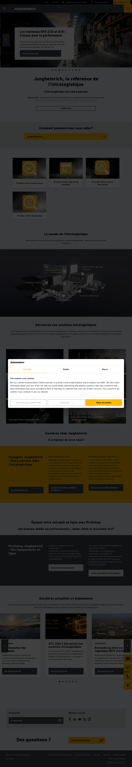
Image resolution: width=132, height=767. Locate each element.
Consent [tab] (27, 369)
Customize (64, 402)
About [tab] (105, 369)
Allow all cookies (103, 402)
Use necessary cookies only (28, 402)
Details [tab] (66, 369)
